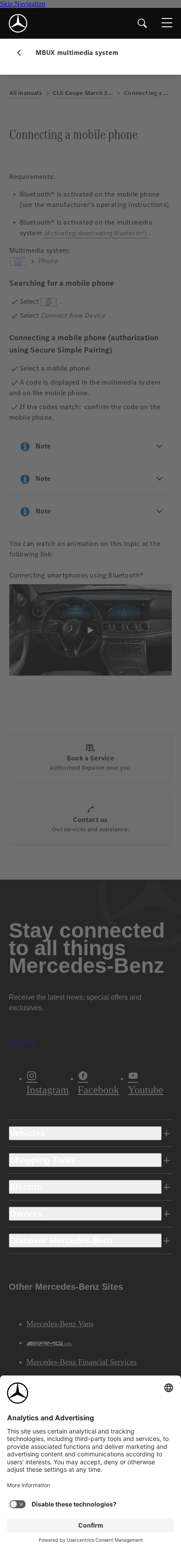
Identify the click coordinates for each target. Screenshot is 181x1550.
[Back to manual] (22, 53)
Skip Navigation (22, 3)
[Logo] (18, 23)
